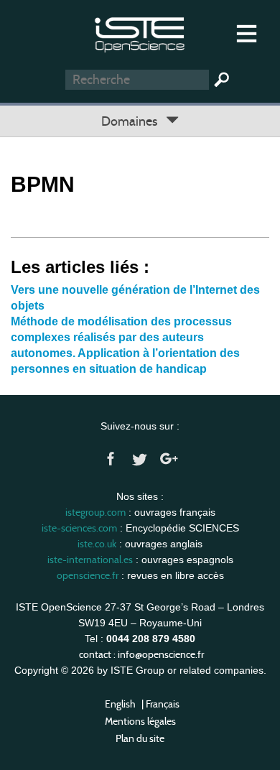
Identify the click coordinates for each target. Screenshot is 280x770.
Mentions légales (140, 721)
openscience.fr (87, 575)
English (120, 703)
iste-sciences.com (79, 527)
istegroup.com (95, 512)
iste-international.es (90, 559)
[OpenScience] (140, 33)
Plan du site (140, 738)
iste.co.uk (97, 543)
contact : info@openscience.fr (141, 654)
